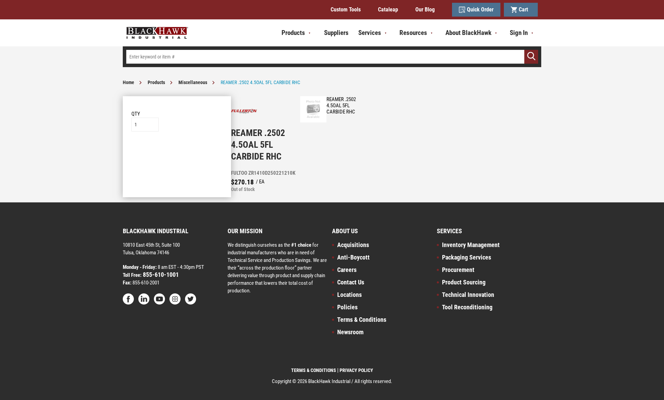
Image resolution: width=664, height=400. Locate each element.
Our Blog (425, 9)
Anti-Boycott (353, 257)
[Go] (531, 57)
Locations (349, 294)
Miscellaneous (192, 82)
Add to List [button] (177, 152)
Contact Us (350, 282)
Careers (347, 269)
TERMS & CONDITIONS (313, 370)
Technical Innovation (468, 294)
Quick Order (480, 9)
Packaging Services (466, 257)
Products (156, 82)
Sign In (519, 33)
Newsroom (350, 332)
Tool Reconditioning (467, 307)
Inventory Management (471, 244)
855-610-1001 (160, 274)
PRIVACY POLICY (356, 370)
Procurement (458, 269)
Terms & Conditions (361, 319)
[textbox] (332, 57)
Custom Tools (346, 9)
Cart (525, 9)
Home (128, 82)
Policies (347, 307)
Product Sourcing (464, 282)
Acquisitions (353, 244)
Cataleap (388, 9)
